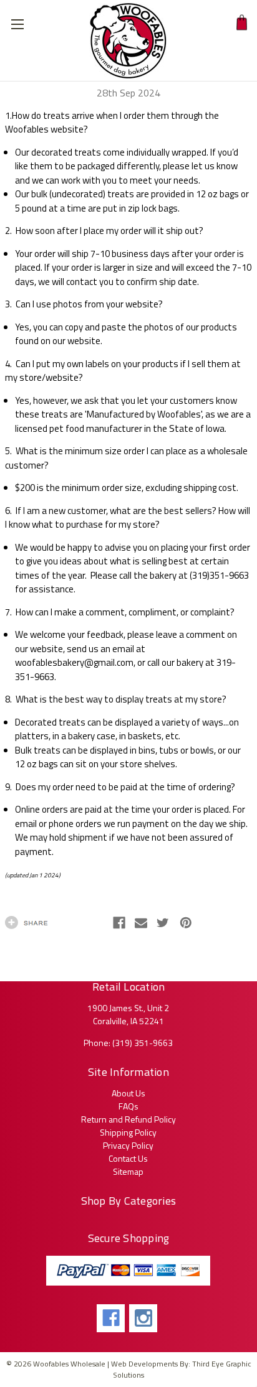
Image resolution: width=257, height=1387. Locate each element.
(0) (241, 22)
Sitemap (128, 1171)
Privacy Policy (128, 1145)
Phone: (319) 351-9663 (128, 1042)
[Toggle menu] (17, 17)
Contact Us (128, 1158)
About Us (128, 1093)
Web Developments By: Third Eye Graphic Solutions (181, 1369)
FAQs (128, 1106)
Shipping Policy (128, 1132)
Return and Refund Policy (128, 1119)
